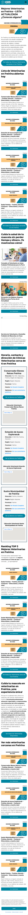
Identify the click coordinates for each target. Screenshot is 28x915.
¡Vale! (14, 908)
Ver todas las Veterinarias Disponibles (14, 735)
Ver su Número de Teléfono (14, 397)
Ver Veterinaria (14, 112)
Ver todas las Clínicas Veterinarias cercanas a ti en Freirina (14, 63)
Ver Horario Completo (17, 387)
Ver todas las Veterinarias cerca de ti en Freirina (14, 675)
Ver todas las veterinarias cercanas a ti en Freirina (14, 226)
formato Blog (23, 247)
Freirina (25, 81)
